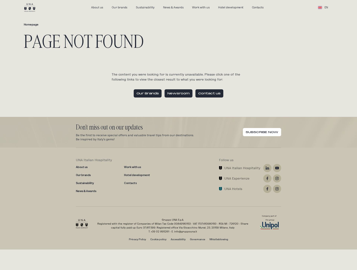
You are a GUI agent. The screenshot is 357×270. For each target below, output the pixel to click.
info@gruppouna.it (185, 231)
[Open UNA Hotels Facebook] (267, 189)
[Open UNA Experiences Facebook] (267, 178)
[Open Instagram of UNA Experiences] (277, 178)
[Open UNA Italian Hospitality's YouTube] (277, 168)
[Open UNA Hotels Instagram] (277, 189)
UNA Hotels (233, 189)
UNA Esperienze (237, 178)
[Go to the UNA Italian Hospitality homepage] (33, 7)
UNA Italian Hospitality (242, 168)
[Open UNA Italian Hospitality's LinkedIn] (267, 168)
